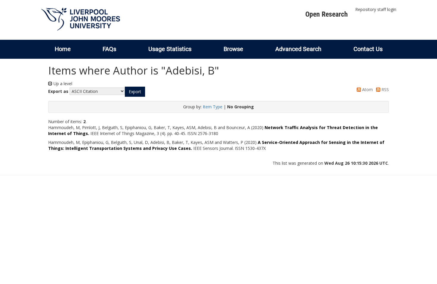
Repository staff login (375, 9)
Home (63, 49)
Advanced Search (298, 49)
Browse (233, 49)
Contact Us (368, 49)
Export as (58, 91)
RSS (384, 89)
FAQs (109, 49)
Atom (367, 89)
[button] (135, 92)
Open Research (326, 14)
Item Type (212, 107)
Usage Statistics (169, 49)
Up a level (62, 83)
